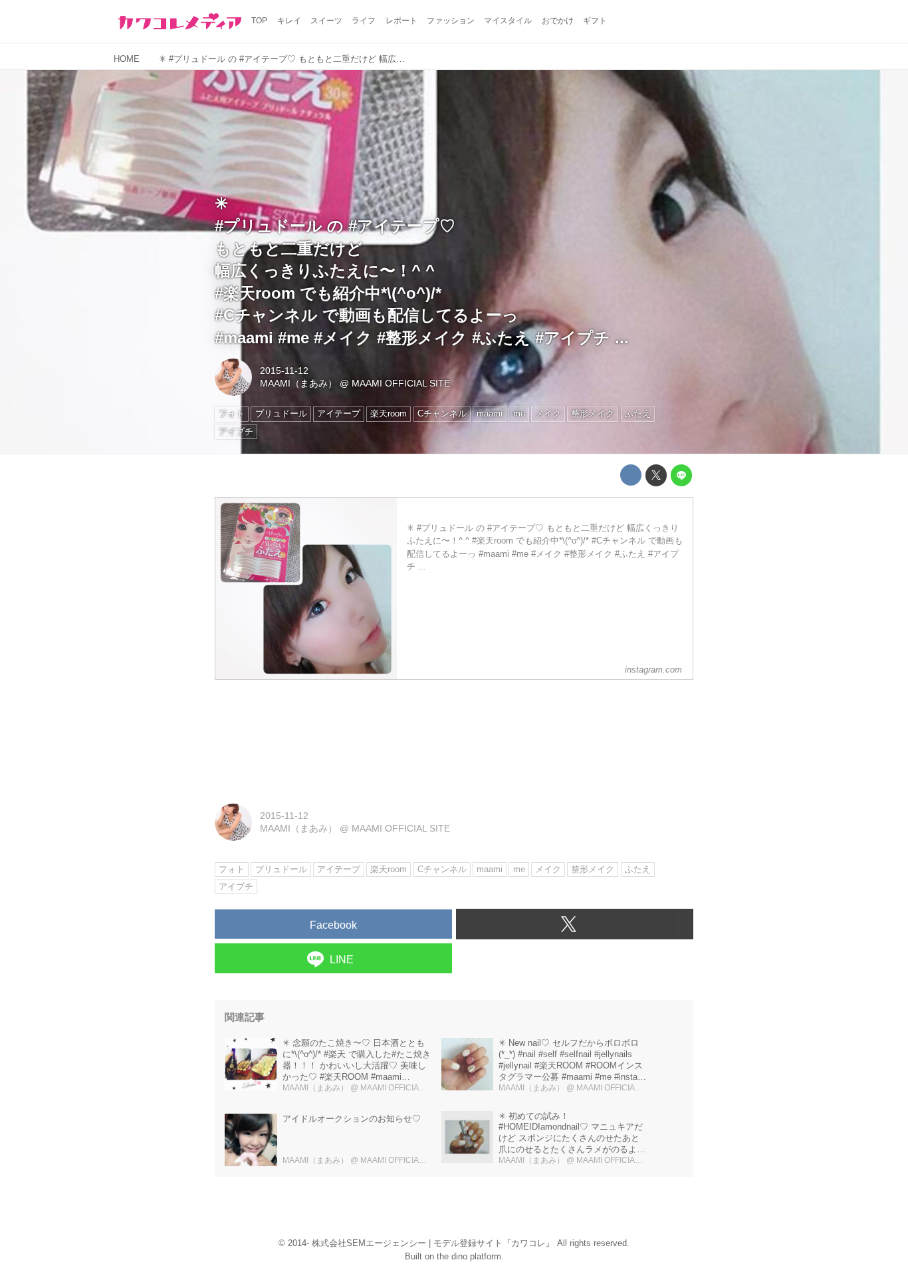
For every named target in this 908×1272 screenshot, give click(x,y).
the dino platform (469, 1256)
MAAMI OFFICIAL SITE (401, 383)
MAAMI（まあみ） (298, 383)
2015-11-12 (284, 370)
